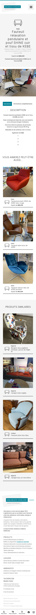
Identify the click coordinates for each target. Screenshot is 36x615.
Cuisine (20, 560)
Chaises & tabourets (10, 544)
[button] (33, 82)
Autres (5, 560)
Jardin (9, 562)
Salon (22, 562)
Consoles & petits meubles (24, 544)
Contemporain (26, 571)
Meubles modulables (10, 548)
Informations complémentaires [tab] (23, 104)
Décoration (26, 560)
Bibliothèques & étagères (16, 539)
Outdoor (29, 548)
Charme (19, 571)
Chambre (15, 560)
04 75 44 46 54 (9, 592)
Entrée (5, 562)
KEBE (15, 117)
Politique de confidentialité (12, 601)
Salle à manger (16, 562)
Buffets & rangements (10, 541)
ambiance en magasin (10, 571)
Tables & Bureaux (9, 550)
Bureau (10, 560)
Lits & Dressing (19, 546)
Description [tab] (7, 104)
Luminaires (27, 546)
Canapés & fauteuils (23, 541)
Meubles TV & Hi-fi (21, 548)
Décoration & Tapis (9, 546)
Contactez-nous (9, 589)
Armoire (6, 539)
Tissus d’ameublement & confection (14, 552)
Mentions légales (9, 603)
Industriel (6, 573)
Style (16, 573)
